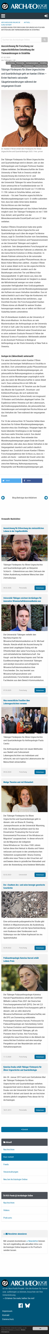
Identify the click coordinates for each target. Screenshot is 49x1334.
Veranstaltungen (10, 1171)
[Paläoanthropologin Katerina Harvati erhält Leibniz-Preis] (24, 977)
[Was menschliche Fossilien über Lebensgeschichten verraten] (24, 720)
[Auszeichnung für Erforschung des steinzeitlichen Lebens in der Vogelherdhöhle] (24, 547)
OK (40, 1328)
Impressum (7, 1311)
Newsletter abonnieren (17, 1233)
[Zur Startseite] (24, 6)
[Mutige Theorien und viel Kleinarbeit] (24, 798)
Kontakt (5, 1315)
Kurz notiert (6, 25)
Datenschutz (8, 1319)
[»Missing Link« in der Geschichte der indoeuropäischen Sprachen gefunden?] (3, 497)
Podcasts (7, 1217)
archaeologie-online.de (10, 22)
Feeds (6, 1164)
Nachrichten (8, 1149)
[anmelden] (46, 16)
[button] (11, 480)
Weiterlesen (40, 588)
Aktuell (27, 22)
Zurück (25, 1129)
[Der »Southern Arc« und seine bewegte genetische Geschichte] (24, 904)
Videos (6, 1210)
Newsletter (33, 1241)
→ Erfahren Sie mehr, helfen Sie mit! (18, 1298)
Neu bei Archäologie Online (15, 1179)
